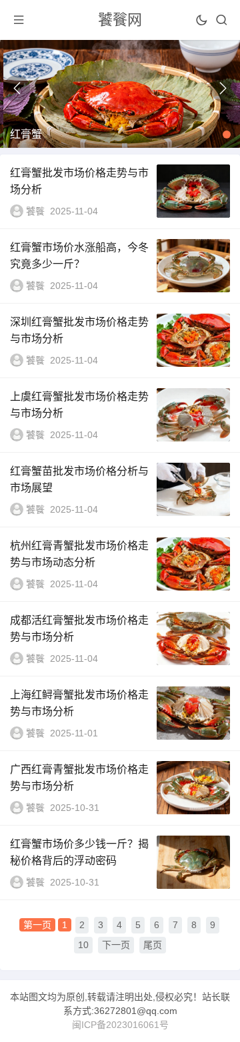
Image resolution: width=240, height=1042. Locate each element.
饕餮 (35, 211)
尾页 (152, 944)
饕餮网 (120, 19)
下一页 (116, 944)
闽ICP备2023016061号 (120, 1024)
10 (83, 944)
